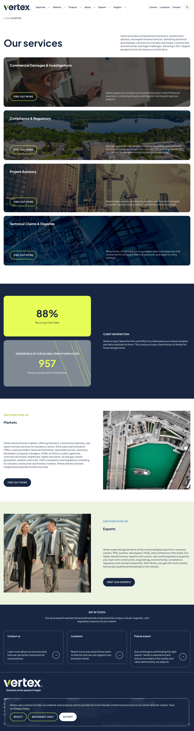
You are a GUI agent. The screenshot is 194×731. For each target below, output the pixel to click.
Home (7, 18)
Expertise (40, 7)
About (88, 7)
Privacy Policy (22, 708)
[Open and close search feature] (187, 7)
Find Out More (23, 96)
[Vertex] (17, 7)
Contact (176, 7)
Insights (117, 7)
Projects (73, 7)
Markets (57, 7)
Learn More (56, 655)
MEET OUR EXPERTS (119, 582)
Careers (153, 7)
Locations (165, 7)
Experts (102, 7)
